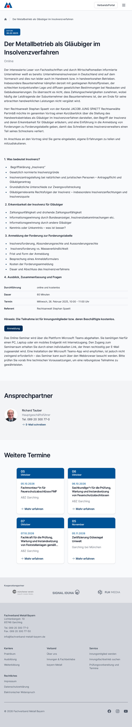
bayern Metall (54, 664)
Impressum (10, 681)
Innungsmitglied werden (102, 653)
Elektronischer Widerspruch (19, 692)
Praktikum (9, 653)
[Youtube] (126, 711)
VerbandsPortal (106, 5)
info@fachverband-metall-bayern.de (24, 636)
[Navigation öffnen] (124, 5)
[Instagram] (118, 711)
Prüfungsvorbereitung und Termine (104, 666)
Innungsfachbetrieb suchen (104, 659)
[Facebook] (109, 711)
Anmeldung (13, 328)
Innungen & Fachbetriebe (61, 659)
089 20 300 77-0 (38, 419)
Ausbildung (10, 659)
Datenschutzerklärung (16, 686)
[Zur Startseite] (8, 5)
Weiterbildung (12, 664)
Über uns (52, 653)
